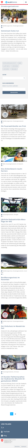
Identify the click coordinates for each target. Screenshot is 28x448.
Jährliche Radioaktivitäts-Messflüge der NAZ (13, 220)
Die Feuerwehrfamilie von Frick (13, 126)
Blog (5, 436)
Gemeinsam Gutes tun (10, 31)
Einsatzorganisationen (18, 25)
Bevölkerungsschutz (7, 25)
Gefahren (6, 69)
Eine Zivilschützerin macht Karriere (11, 170)
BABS (4, 164)
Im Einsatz (16, 371)
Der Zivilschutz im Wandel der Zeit (13, 327)
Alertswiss (6, 66)
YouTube (6, 432)
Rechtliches (17, 446)
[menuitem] (12, 413)
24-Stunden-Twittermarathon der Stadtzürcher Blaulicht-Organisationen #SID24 (13, 379)
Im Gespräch (20, 164)
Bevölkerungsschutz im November (10, 278)
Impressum (23, 446)
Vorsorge (15, 66)
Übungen (16, 214)
